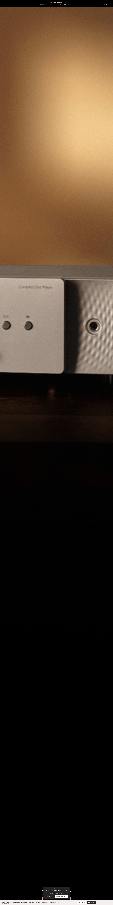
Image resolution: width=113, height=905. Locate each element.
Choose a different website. (56, 893)
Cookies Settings (81, 902)
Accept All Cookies (91, 902)
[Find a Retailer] (104, 5)
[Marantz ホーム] (56, 2)
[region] (56, 902)
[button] (42, 5)
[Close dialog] (68, 888)
